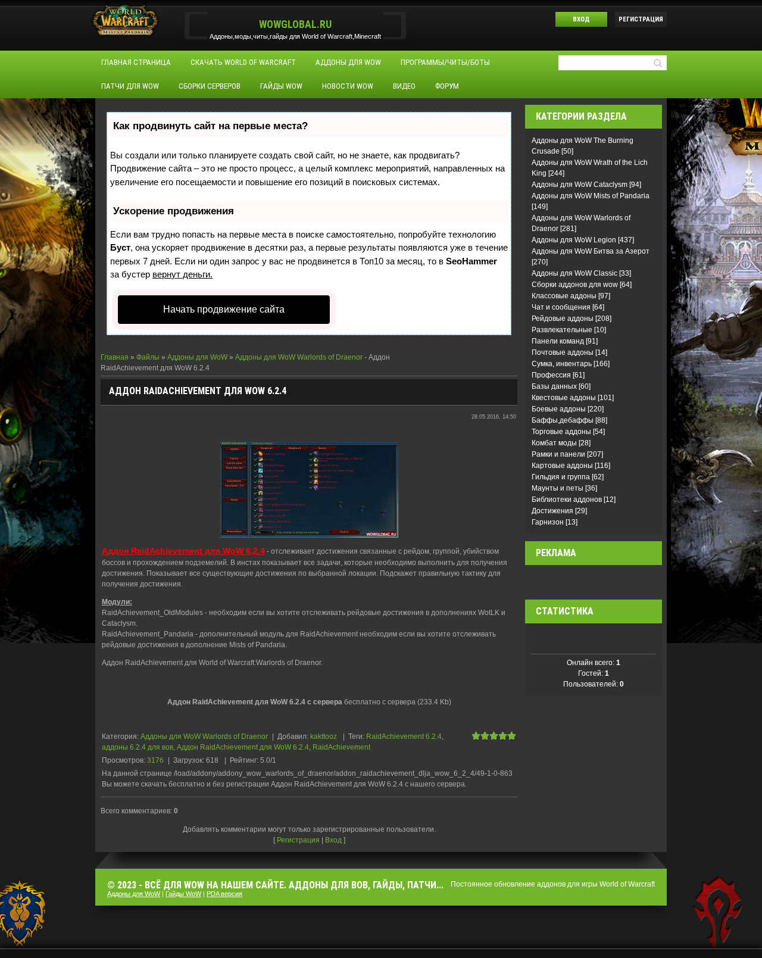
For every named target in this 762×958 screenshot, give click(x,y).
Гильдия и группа (561, 477)
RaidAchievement (341, 747)
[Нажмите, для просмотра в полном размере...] (309, 489)
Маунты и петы (557, 488)
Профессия (551, 375)
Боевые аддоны (559, 409)
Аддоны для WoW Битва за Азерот (590, 251)
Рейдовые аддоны (563, 318)
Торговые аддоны (561, 431)
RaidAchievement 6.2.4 (404, 736)
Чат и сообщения (561, 307)
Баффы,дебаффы (563, 420)
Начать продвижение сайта (224, 309)
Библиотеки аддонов (567, 499)
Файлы (148, 357)
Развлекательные (562, 330)
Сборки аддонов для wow (575, 284)
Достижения (552, 511)
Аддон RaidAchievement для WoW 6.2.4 (243, 747)
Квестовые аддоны (564, 398)
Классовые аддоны (564, 296)
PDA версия (224, 893)
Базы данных (554, 386)
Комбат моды (554, 443)
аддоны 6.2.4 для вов (137, 747)
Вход (581, 19)
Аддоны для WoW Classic (574, 273)
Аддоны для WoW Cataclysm (579, 184)
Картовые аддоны (562, 465)
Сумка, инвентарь (562, 364)
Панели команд (558, 341)
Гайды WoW (183, 893)
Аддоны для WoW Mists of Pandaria (590, 196)
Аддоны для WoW (197, 357)
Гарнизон (548, 522)
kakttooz (323, 736)
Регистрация (641, 19)
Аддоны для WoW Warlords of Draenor (299, 357)
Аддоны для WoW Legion (574, 240)
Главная (115, 357)
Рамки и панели (558, 454)
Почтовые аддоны (563, 352)
